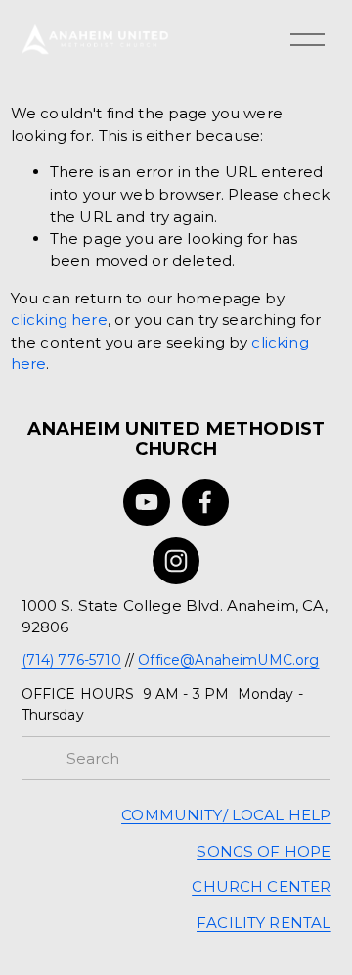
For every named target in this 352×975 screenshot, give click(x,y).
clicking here (59, 319)
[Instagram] (176, 560)
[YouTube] (146, 502)
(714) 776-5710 (71, 660)
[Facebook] (205, 502)
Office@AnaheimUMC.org (228, 660)
